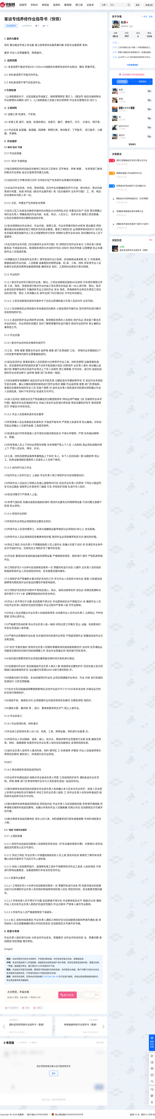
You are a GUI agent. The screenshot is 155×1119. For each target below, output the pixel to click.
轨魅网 (20, 1114)
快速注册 (149, 5)
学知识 (34, 4)
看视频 (67, 4)
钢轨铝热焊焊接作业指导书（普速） (27, 1024)
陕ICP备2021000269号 (37, 1114)
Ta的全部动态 (132, 65)
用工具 (79, 4)
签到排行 (132, 144)
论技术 (90, 4)
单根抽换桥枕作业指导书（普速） (81, 1024)
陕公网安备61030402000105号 (69, 1114)
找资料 (56, 4)
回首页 (23, 4)
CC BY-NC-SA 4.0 (50, 976)
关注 (145, 16)
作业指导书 (11, 26)
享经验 (45, 4)
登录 (137, 5)
